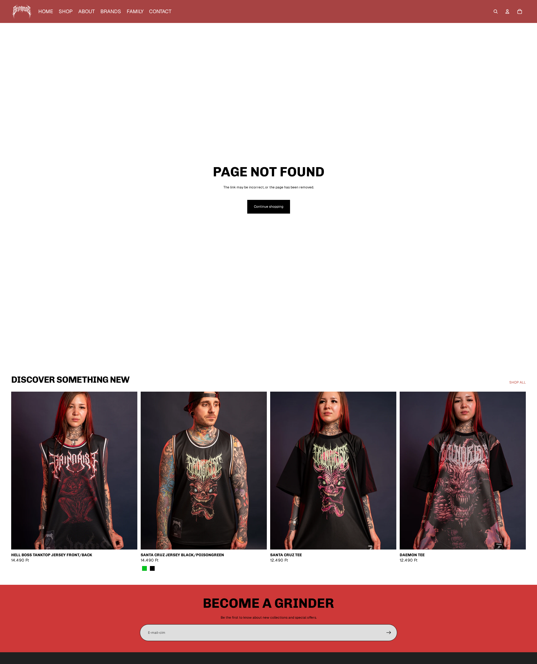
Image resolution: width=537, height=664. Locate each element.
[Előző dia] (19, 470)
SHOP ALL (517, 382)
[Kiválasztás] (129, 541)
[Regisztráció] (389, 633)
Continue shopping (268, 206)
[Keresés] (495, 11)
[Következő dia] (129, 470)
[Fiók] (507, 11)
